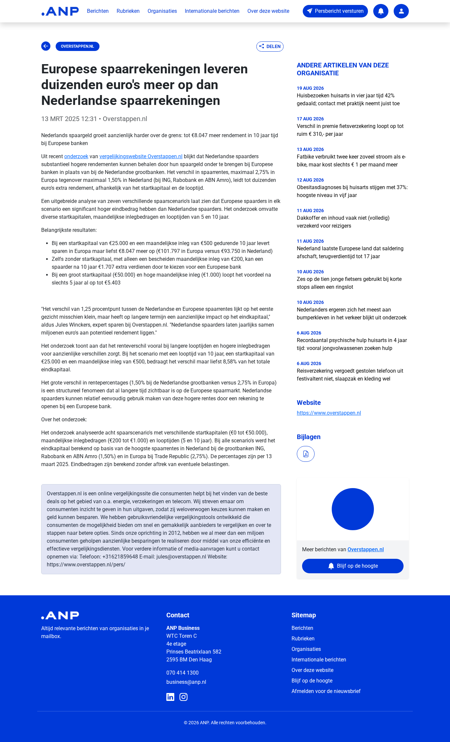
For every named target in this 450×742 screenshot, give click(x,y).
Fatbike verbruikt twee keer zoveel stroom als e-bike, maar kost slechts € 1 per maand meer (351, 161)
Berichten (98, 11)
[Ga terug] (45, 46)
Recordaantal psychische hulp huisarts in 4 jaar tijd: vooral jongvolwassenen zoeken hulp (352, 344)
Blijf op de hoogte (312, 681)
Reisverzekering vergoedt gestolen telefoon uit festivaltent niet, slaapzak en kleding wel (350, 375)
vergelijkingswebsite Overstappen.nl (141, 156)
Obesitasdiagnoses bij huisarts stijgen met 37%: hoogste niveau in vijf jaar (352, 191)
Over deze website (268, 11)
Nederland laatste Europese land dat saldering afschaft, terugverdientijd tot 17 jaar (350, 252)
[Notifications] (380, 11)
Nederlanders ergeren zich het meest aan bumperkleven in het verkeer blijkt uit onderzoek (352, 314)
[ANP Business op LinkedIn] (170, 697)
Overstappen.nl (77, 46)
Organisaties (162, 11)
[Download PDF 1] (306, 454)
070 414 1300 (182, 673)
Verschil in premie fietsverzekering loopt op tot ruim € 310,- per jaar (350, 130)
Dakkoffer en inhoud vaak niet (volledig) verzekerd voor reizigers (343, 222)
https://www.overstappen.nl (329, 413)
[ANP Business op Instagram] (183, 697)
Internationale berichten (212, 11)
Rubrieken (128, 11)
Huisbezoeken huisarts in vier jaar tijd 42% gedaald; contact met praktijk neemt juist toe (348, 99)
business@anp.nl (186, 682)
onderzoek (76, 156)
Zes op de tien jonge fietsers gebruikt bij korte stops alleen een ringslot (349, 283)
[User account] (401, 11)
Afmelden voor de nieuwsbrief (326, 691)
